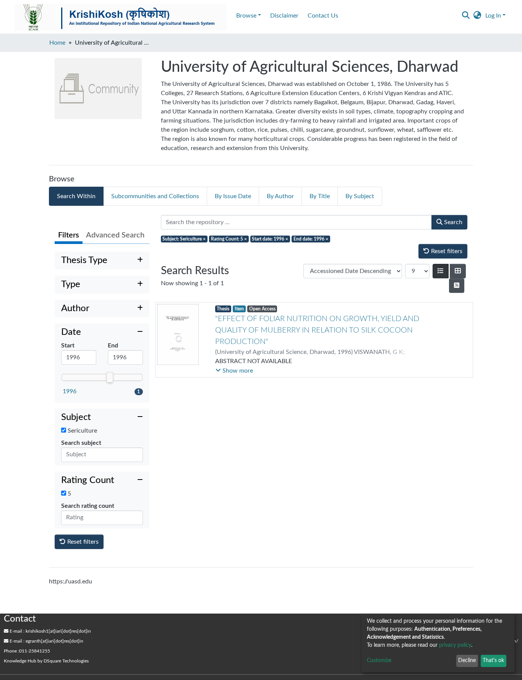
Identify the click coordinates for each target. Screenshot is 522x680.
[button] (477, 15)
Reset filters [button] (82, 542)
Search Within (76, 196)
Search (452, 222)
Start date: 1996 (270, 239)
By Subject (359, 196)
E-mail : (16, 631)
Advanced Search (115, 235)
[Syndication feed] (456, 285)
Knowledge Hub (20, 661)
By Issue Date (233, 196)
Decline (467, 660)
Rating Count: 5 (229, 239)
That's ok (493, 660)
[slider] (109, 377)
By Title (320, 196)
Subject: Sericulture (184, 239)
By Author (280, 196)
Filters (68, 235)
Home (57, 43)
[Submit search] (466, 16)
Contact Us (323, 16)
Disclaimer (284, 16)
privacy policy (455, 645)
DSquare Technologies (66, 661)
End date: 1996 (310, 239)
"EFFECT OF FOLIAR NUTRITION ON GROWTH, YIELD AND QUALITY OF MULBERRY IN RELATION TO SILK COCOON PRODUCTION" (317, 330)
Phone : (11, 651)
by (46, 661)
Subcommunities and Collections (155, 196)
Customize (379, 660)
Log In (493, 16)
